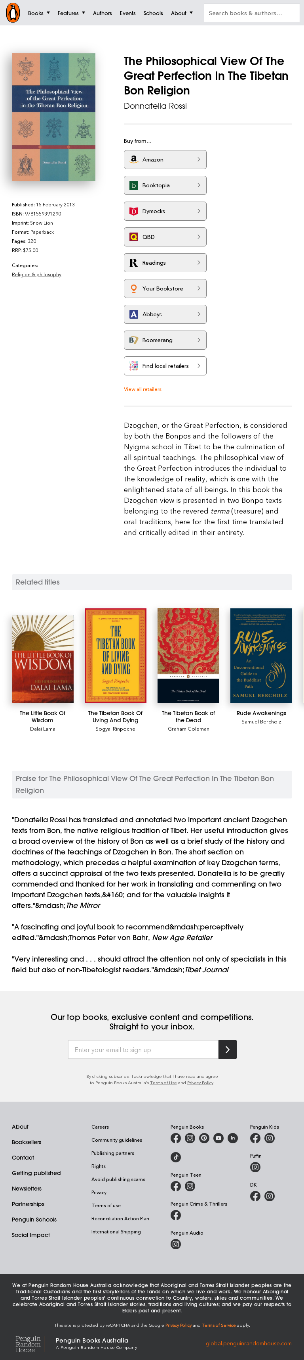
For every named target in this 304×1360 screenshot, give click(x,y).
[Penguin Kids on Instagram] (269, 1138)
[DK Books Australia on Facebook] (255, 1196)
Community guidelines (116, 1139)
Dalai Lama (42, 728)
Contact (23, 1157)
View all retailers (143, 388)
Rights (98, 1166)
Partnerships (28, 1204)
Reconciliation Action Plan (120, 1218)
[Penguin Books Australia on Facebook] (176, 1138)
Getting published (36, 1173)
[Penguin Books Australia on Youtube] (218, 1138)
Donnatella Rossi (155, 106)
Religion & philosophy (36, 274)
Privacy (98, 1192)
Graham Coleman (188, 728)
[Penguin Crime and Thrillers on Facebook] (176, 1215)
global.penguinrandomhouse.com (249, 1343)
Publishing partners (112, 1152)
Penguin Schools (34, 1219)
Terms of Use (163, 1082)
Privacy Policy (200, 1082)
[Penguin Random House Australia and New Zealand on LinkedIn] (233, 1138)
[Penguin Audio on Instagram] (176, 1244)
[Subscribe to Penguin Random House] (227, 1049)
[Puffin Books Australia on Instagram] (255, 1167)
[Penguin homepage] (13, 13)
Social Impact (31, 1235)
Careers (100, 1126)
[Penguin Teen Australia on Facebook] (176, 1186)
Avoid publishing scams (118, 1179)
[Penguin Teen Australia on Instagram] (190, 1186)
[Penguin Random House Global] (34, 1342)
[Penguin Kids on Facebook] (255, 1138)
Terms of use (106, 1205)
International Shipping (116, 1231)
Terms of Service (219, 1325)
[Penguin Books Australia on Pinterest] (204, 1138)
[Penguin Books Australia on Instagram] (190, 1138)
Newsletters (27, 1188)
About (20, 1126)
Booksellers (26, 1142)
